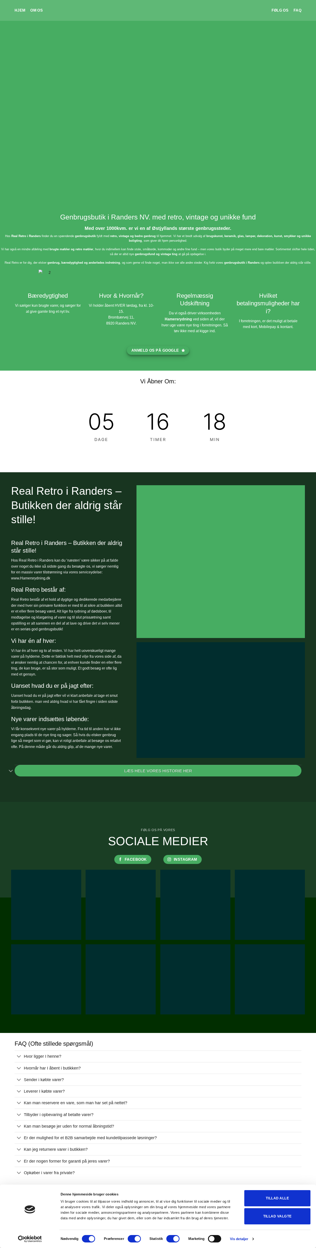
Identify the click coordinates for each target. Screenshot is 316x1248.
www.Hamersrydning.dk (30, 578)
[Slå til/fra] (10, 771)
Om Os (36, 10)
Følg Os (280, 10)
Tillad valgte (277, 1216)
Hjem (20, 10)
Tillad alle (277, 1198)
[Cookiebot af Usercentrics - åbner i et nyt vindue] (30, 1238)
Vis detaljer (239, 1239)
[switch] (134, 1238)
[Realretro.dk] (158, 10)
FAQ (297, 10)
